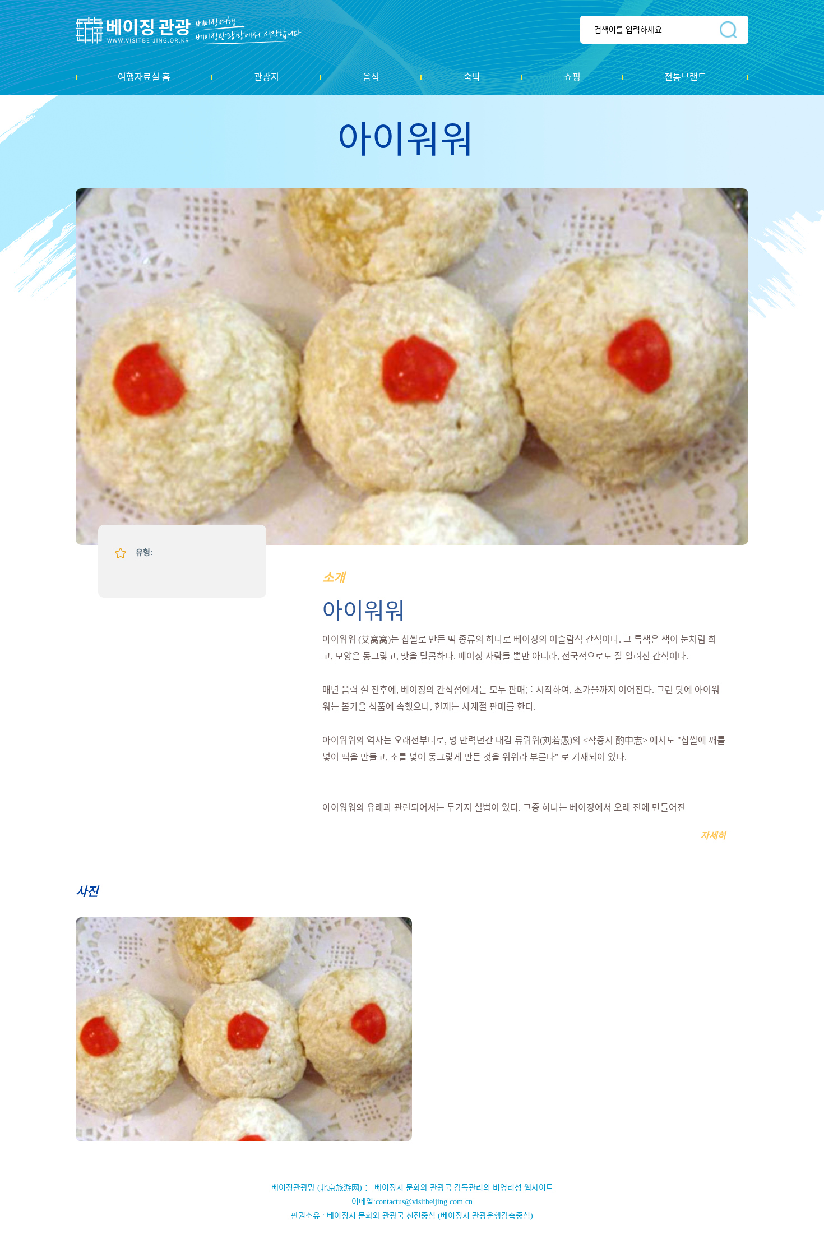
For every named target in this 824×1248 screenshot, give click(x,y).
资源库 (196, 30)
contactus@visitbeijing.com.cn (424, 1202)
